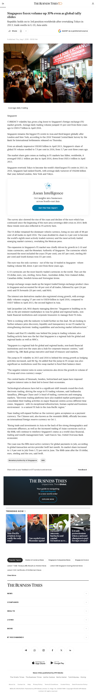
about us (12, 684)
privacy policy (37, 684)
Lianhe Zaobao (49, 677)
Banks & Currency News (35, 560)
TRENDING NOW (15, 511)
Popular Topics (15, 560)
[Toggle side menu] (3, 3)
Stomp (83, 677)
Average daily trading (18, 108)
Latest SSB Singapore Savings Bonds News (66, 566)
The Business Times (34, 677)
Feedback (82, 470)
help (29, 684)
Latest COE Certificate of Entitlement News (24, 570)
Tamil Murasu (73, 677)
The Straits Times (17, 677)
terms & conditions (51, 684)
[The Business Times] (46, 3)
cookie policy (65, 684)
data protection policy (79, 684)
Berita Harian (61, 677)
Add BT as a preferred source (75, 31)
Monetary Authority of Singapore (23, 460)
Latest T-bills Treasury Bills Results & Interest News (26, 566)
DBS (43, 460)
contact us (21, 684)
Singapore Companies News (59, 560)
